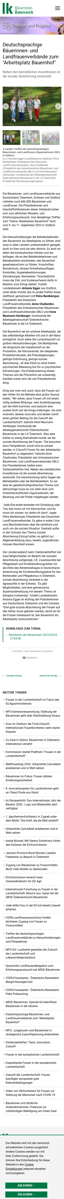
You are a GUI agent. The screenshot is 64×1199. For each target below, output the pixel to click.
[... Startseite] (18, 8)
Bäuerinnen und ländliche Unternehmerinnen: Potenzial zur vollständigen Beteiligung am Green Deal (31, 1107)
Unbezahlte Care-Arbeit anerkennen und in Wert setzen (32, 830)
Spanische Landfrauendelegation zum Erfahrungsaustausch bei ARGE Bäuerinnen (33, 967)
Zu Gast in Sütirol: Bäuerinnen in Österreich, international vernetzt (33, 742)
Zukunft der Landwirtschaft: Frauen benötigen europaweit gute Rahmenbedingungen (28, 1078)
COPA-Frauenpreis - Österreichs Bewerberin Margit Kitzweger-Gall (32, 980)
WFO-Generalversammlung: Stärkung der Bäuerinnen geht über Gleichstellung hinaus (33, 713)
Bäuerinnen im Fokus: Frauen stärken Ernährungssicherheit (29, 778)
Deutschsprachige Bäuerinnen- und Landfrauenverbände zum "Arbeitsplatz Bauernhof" (30, 1018)
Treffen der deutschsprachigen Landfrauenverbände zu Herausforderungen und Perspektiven (33, 937)
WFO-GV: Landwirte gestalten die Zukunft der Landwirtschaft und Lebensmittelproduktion (31, 953)
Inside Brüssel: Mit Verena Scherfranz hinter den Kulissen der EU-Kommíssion (33, 842)
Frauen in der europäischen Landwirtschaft (32, 1054)
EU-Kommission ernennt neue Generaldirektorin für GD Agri (24, 879)
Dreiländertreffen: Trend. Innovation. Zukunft (28, 1044)
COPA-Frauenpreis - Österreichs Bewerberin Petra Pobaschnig (32, 992)
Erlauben (25, 1194)
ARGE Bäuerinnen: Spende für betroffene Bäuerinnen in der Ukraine (31, 1004)
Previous (6, 106)
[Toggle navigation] (57, 8)
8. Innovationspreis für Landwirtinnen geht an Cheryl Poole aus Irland (32, 790)
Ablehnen (25, 1185)
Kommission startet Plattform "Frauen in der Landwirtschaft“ (33, 754)
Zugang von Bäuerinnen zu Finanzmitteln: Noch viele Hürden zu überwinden (32, 867)
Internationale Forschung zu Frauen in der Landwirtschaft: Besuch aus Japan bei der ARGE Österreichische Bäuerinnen (32, 893)
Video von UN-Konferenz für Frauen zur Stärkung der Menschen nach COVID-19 (30, 1093)
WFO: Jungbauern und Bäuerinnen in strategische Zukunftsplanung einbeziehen (32, 1032)
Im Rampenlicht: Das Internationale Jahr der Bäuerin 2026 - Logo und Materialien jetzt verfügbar (33, 804)
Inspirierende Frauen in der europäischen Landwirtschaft (31, 1064)
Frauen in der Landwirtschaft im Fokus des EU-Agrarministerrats (32, 701)
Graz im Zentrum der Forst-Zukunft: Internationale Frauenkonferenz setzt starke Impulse (33, 727)
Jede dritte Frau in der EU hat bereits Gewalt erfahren (33, 907)
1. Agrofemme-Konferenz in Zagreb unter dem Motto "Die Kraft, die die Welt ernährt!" (32, 818)
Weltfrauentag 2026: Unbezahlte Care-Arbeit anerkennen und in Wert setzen (33, 766)
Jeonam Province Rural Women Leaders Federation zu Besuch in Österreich (31, 855)
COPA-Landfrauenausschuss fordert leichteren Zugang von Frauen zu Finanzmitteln (28, 921)
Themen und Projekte (30, 25)
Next (58, 106)
